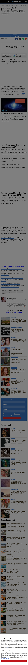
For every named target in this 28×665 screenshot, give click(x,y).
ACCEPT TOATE (14, 661)
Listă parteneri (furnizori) (5, 658)
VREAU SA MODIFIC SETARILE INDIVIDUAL (14, 662)
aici (7, 647)
